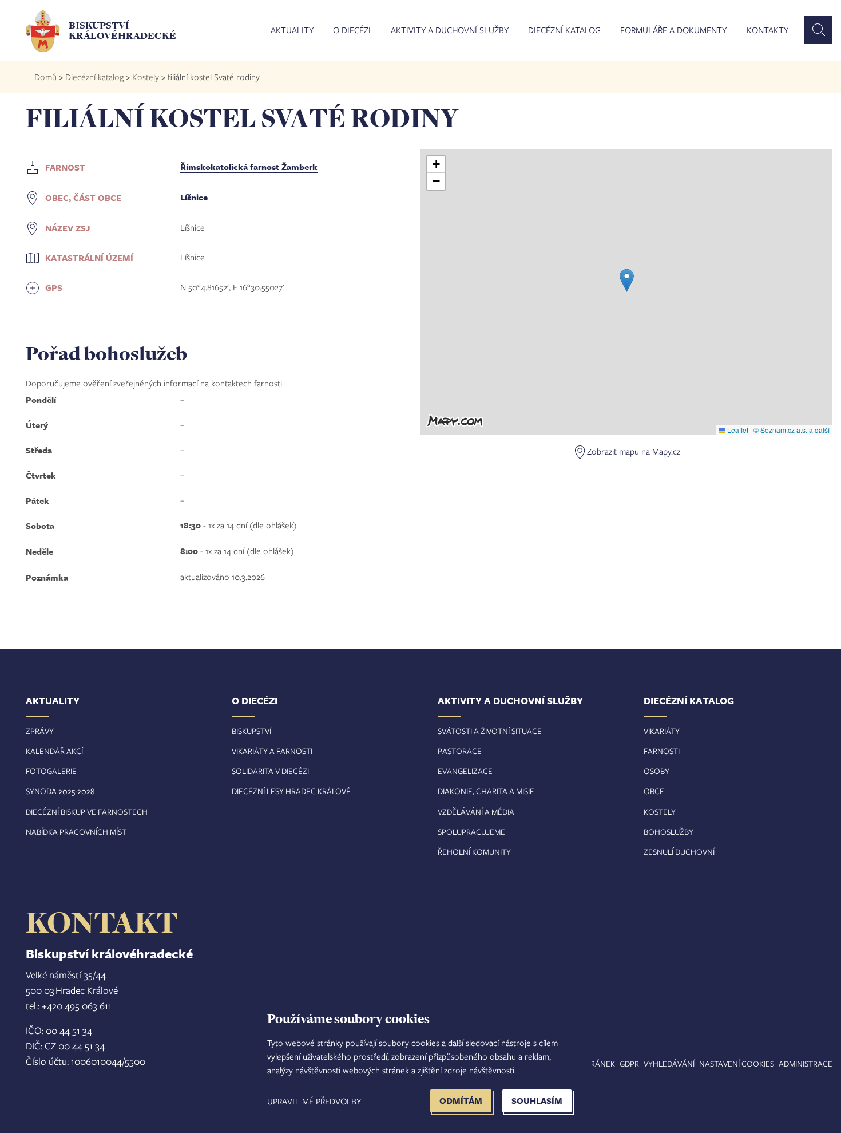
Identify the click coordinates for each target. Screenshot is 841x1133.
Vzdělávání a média (476, 811)
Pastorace (460, 750)
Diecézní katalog (564, 30)
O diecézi (352, 30)
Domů (45, 76)
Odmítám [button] (460, 1101)
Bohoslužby (668, 831)
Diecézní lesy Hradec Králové (291, 790)
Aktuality (292, 30)
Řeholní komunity (474, 851)
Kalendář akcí (54, 750)
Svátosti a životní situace (490, 730)
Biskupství (251, 730)
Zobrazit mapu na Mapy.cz (633, 451)
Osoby (656, 770)
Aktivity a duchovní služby (450, 30)
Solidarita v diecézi (270, 770)
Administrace (805, 1063)
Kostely (145, 76)
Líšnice (194, 197)
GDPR (629, 1063)
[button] (627, 280)
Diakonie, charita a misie (486, 790)
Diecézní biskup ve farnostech (87, 811)
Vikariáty (662, 730)
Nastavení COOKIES (736, 1063)
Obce (654, 790)
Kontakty (767, 30)
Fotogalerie (51, 770)
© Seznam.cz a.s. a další (791, 430)
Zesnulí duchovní (679, 851)
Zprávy (40, 730)
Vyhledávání (669, 1063)
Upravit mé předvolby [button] (314, 1101)
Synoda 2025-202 (58, 790)
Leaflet (736, 430)
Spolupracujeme (471, 831)
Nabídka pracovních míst (76, 831)
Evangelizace (465, 770)
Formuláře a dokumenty (673, 30)
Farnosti (662, 750)
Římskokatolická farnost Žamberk (249, 167)
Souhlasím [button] (536, 1101)
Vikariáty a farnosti (272, 750)
